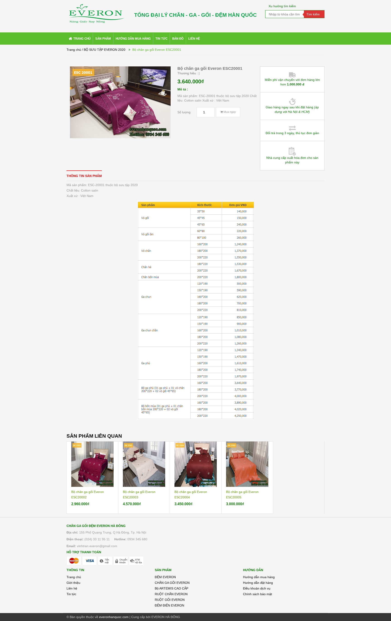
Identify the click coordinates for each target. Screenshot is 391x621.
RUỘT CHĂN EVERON (171, 594)
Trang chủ (74, 577)
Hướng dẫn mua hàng (259, 577)
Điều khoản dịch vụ (256, 588)
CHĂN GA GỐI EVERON (172, 583)
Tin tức (71, 594)
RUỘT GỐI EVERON (170, 600)
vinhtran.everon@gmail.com (97, 546)
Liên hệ (72, 588)
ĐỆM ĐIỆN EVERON (169, 605)
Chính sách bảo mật (257, 594)
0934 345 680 (137, 539)
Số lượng (184, 112)
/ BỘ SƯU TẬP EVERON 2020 (103, 49)
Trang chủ (74, 49)
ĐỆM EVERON (165, 577)
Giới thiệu (73, 583)
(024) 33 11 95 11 (97, 539)
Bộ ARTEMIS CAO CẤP (171, 588)
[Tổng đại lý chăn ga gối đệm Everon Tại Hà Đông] (96, 11)
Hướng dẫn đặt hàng (258, 583)
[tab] (84, 175)
